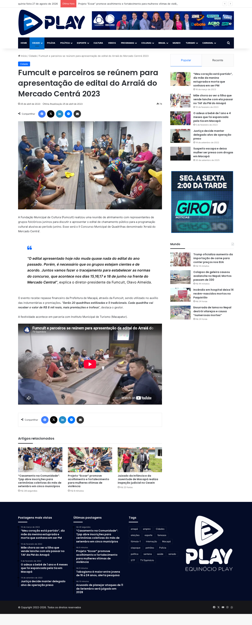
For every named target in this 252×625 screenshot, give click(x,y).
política (134, 554)
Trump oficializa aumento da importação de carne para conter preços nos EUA (213, 258)
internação (151, 541)
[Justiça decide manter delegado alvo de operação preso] (180, 136)
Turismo (190, 43)
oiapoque (135, 547)
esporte (148, 535)
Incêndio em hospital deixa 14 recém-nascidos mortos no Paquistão (213, 293)
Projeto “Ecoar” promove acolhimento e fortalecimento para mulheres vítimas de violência (129, 3)
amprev (147, 528)
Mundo (177, 43)
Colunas (146, 43)
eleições (135, 535)
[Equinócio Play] (51, 22)
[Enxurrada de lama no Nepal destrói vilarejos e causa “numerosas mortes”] (180, 312)
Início (23, 55)
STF (133, 560)
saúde (160, 554)
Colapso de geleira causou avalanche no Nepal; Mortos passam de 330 (212, 276)
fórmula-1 (136, 541)
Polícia (51, 43)
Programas (127, 43)
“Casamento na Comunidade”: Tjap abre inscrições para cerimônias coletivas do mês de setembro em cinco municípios (39, 481)
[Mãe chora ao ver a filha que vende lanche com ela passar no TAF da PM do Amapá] (180, 100)
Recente (217, 60)
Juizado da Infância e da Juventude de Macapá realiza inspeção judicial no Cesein (138, 479)
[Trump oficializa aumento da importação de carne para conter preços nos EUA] (180, 259)
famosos (162, 535)
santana (148, 554)
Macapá (166, 541)
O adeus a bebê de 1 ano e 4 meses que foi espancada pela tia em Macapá (212, 117)
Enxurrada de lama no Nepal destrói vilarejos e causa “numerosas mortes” (212, 311)
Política (65, 43)
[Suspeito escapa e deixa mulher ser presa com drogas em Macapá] (180, 154)
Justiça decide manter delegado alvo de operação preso (212, 134)
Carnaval (207, 43)
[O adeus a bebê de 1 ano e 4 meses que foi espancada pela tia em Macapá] (180, 118)
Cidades (160, 528)
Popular (186, 60)
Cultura (98, 43)
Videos (112, 43)
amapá (134, 528)
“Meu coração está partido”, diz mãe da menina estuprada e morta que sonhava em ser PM (213, 79)
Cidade (36, 43)
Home (24, 43)
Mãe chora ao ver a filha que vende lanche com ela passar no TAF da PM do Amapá (213, 99)
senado (172, 554)
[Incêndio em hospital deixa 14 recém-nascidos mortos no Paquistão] (180, 295)
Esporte (81, 43)
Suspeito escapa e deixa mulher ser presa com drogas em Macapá (213, 152)
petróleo (150, 547)
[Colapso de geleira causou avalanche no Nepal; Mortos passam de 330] (180, 277)
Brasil (161, 43)
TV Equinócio (147, 560)
